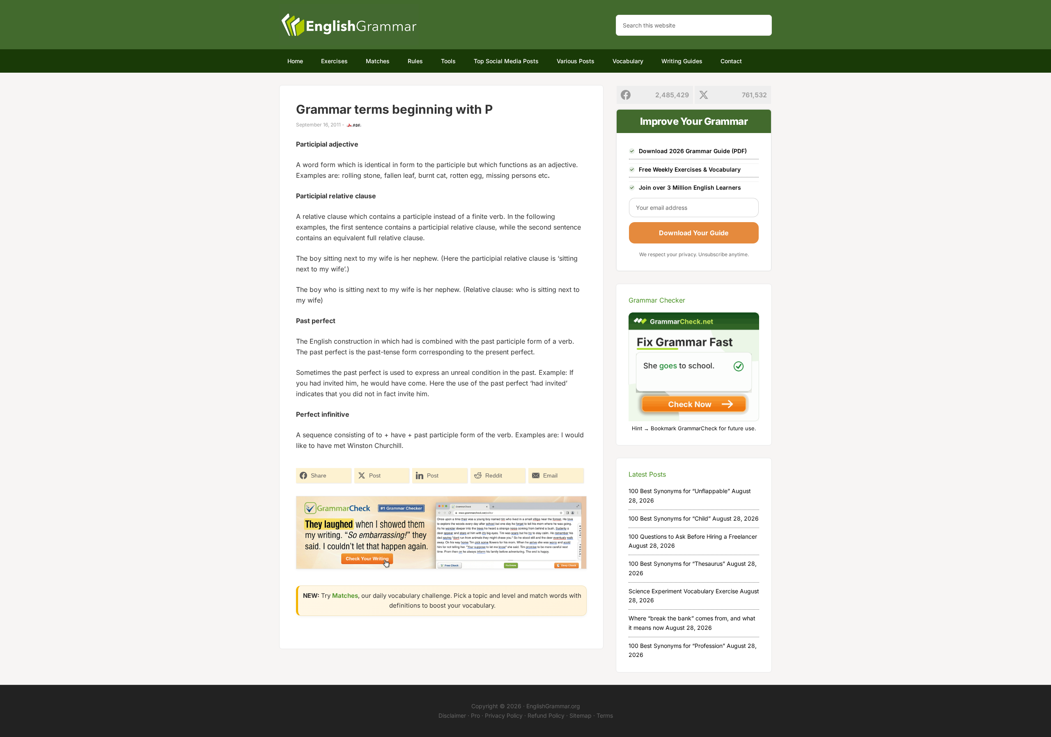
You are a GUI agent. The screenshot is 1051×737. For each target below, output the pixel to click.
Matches (345, 595)
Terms (605, 715)
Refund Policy (546, 715)
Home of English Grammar (349, 24)
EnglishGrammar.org (553, 706)
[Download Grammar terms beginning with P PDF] (354, 125)
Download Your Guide (694, 233)
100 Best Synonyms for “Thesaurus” (677, 563)
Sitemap (580, 715)
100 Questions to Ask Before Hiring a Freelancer (693, 536)
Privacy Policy (504, 715)
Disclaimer (452, 715)
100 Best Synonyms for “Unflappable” (679, 490)
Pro (475, 715)
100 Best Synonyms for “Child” (670, 518)
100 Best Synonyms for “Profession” (677, 645)
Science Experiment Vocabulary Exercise (683, 591)
